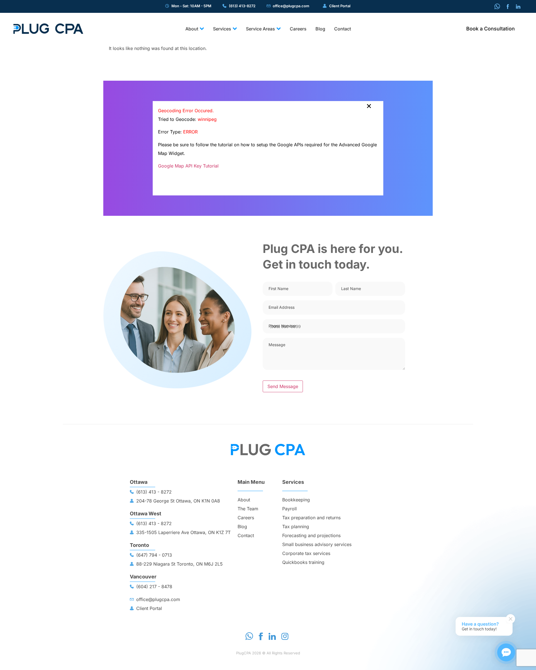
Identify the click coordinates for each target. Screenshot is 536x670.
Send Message (282, 386)
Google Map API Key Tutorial (188, 166)
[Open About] (202, 28)
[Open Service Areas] (278, 28)
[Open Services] (235, 28)
